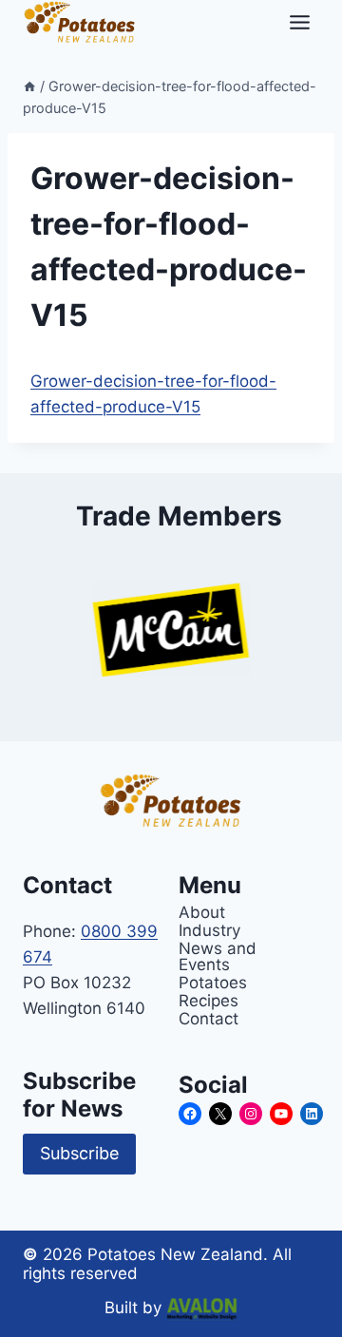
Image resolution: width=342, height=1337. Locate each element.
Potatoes (213, 982)
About (202, 912)
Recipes (208, 1000)
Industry (209, 930)
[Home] (29, 86)
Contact (208, 1018)
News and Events (217, 956)
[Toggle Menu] (299, 22)
